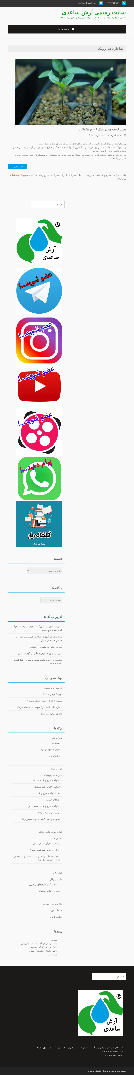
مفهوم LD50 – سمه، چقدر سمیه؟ (44, 700)
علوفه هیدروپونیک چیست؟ (46, 780)
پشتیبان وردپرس (94, 1071)
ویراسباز (53, 954)
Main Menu (64, 29)
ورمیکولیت (121, 178)
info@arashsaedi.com (87, 3)
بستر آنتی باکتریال (69, 175)
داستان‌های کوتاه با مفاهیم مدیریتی (39, 943)
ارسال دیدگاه (93, 135)
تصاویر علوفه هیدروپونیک (47, 786)
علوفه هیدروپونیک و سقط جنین (44, 806)
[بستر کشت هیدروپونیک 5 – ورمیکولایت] (70, 91)
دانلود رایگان (55, 879)
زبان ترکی (54, 756)
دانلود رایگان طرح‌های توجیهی (44, 884)
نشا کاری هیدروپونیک (29, 175)
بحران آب (57, 838)
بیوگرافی (55, 743)
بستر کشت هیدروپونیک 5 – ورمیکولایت (102, 129)
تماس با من (56, 917)
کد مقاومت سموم (53, 687)
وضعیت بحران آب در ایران (46, 843)
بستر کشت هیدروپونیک (111, 175)
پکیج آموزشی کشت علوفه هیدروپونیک (40, 819)
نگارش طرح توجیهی (52, 904)
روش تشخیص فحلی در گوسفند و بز (36, 653)
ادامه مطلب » (17, 166)
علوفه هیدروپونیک (53, 775)
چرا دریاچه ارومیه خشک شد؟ (45, 850)
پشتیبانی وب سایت (117, 1071)
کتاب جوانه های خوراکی (50, 832)
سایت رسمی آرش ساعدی (94, 12)
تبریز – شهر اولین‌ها (50, 749)
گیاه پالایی (57, 873)
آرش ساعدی (55, 626)
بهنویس (53, 939)
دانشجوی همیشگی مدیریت (43, 947)
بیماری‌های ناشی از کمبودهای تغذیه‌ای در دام (39, 707)
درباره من (57, 737)
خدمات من (56, 910)
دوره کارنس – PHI (52, 694)
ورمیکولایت (14, 175)
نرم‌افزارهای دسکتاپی (49, 891)
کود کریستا (56, 768)
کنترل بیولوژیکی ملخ (51, 713)
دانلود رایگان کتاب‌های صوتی (42, 951)
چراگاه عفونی (52, 799)
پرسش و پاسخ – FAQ (48, 812)
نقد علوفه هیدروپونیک (49, 793)
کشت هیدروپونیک (92, 175)
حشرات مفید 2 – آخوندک (42, 647)
